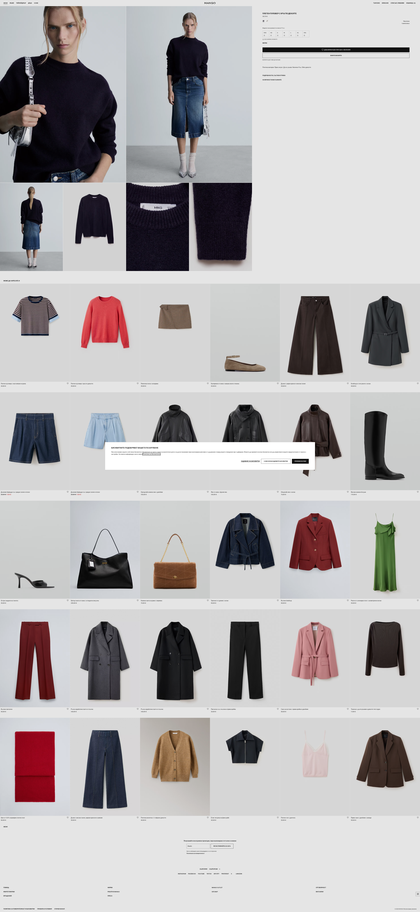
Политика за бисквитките (151, 454)
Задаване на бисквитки (250, 461)
